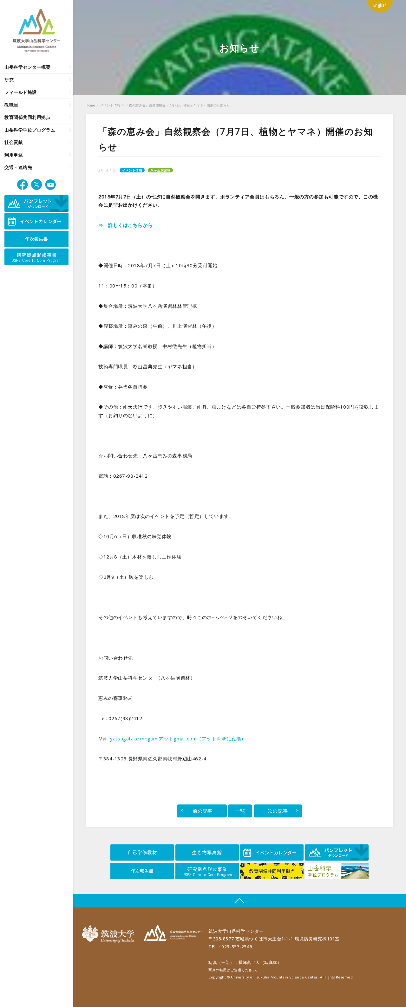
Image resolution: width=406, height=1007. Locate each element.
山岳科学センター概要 (27, 67)
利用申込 (13, 155)
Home (90, 105)
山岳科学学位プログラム (29, 130)
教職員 (11, 105)
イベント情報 (110, 105)
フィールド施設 (20, 92)
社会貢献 (13, 142)
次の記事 (278, 811)
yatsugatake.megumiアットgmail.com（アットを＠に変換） (178, 738)
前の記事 (202, 811)
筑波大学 (109, 934)
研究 (9, 80)
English (380, 5)
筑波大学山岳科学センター (173, 934)
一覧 (240, 811)
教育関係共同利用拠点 (27, 117)
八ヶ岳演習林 (160, 170)
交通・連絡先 (18, 167)
